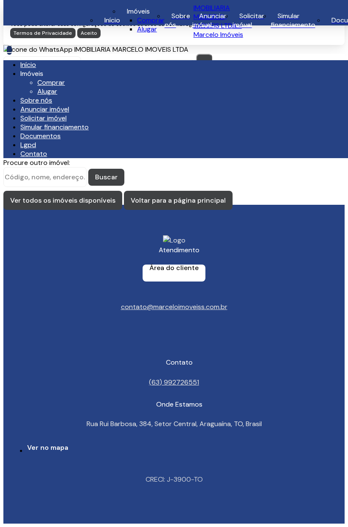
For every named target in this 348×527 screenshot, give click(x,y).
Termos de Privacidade (43, 33)
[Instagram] (174, 336)
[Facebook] (174, 344)
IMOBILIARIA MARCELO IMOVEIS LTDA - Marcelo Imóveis (218, 21)
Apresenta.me (35, 519)
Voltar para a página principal (178, 200)
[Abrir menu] (9, 50)
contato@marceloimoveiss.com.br (174, 306)
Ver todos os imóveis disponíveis (62, 200)
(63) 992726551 (174, 381)
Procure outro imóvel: (36, 162)
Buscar (106, 177)
